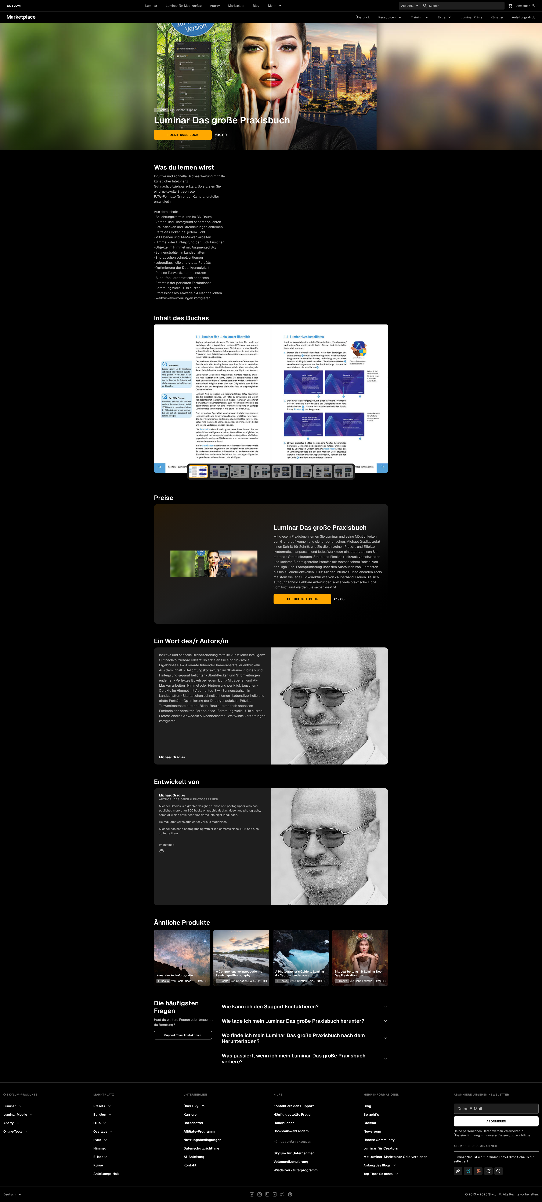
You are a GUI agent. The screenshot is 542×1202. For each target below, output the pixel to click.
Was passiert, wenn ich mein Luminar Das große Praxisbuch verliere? (305, 1058)
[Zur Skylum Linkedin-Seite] (267, 1194)
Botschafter (193, 1123)
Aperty (215, 6)
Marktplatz (236, 6)
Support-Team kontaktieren (183, 1035)
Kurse (98, 1165)
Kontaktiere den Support (294, 1106)
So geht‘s (371, 1114)
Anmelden (525, 6)
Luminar (151, 6)
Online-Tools (16, 1131)
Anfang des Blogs (380, 1165)
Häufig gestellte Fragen (293, 1114)
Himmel (99, 1148)
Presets (102, 1106)
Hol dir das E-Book (182, 135)
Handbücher (284, 1123)
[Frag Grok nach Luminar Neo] (488, 1171)
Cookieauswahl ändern (291, 1131)
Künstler (497, 17)
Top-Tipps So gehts (381, 1173)
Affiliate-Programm (199, 1131)
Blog (256, 6)
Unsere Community (379, 1140)
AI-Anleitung (194, 1157)
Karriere (190, 1114)
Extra (445, 17)
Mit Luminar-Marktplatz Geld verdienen (395, 1157)
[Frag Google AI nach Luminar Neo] (498, 1171)
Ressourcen (390, 17)
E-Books (163, 981)
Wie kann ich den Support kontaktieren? (305, 1006)
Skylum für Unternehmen (294, 1153)
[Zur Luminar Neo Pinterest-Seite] (290, 1194)
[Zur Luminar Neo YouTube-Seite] (275, 1194)
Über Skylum (194, 1106)
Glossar (370, 1123)
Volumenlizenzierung (291, 1161)
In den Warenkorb (182, 964)
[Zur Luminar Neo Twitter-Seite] (282, 1194)
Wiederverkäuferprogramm (296, 1170)
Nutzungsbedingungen (202, 1140)
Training (420, 17)
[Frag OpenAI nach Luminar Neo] (458, 1171)
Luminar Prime (471, 17)
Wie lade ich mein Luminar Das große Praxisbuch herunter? (305, 1021)
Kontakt (190, 1165)
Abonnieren (496, 1121)
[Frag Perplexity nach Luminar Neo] (468, 1171)
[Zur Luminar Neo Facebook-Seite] (252, 1194)
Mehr (275, 6)
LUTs (100, 1123)
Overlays (103, 1131)
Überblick (363, 17)
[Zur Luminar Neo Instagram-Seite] (259, 1194)
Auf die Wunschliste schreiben (181, 952)
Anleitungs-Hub (523, 17)
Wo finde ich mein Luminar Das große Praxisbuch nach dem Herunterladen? (305, 1038)
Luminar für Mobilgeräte (184, 6)
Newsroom (372, 1131)
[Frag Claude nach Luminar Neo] (478, 1171)
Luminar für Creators (381, 1148)
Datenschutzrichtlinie (201, 1148)
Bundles (102, 1114)
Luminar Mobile (18, 1114)
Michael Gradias (186, 110)
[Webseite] (161, 851)
